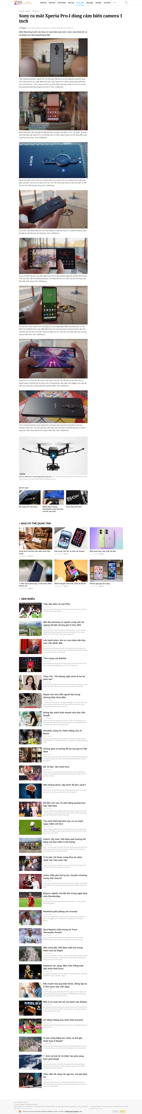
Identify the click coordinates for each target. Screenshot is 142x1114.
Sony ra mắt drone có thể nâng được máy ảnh (35, 476)
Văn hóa (71, 3)
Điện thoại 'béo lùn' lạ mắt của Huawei (69, 551)
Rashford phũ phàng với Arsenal (60, 911)
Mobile (36, 11)
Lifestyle (98, 3)
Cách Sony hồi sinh (73, 507)
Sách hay (52, 3)
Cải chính (107, 3)
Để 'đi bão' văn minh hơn (56, 767)
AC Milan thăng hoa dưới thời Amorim (63, 1020)
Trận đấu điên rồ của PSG (56, 604)
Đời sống (89, 3)
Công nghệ (80, 3)
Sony (63, 79)
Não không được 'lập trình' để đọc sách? (64, 785)
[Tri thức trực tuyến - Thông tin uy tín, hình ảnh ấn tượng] (23, 2)
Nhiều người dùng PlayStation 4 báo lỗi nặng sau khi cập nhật (53, 509)
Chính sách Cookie (72, 1111)
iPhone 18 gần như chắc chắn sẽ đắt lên (70, 584)
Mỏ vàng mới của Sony (28, 507)
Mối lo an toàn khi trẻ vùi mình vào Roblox (65, 1002)
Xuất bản (43, 3)
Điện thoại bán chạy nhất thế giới (103, 551)
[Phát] (53, 456)
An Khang (22, 28)
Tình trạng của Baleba (54, 658)
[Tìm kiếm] (126, 2)
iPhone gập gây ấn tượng (100, 584)
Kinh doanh (62, 3)
